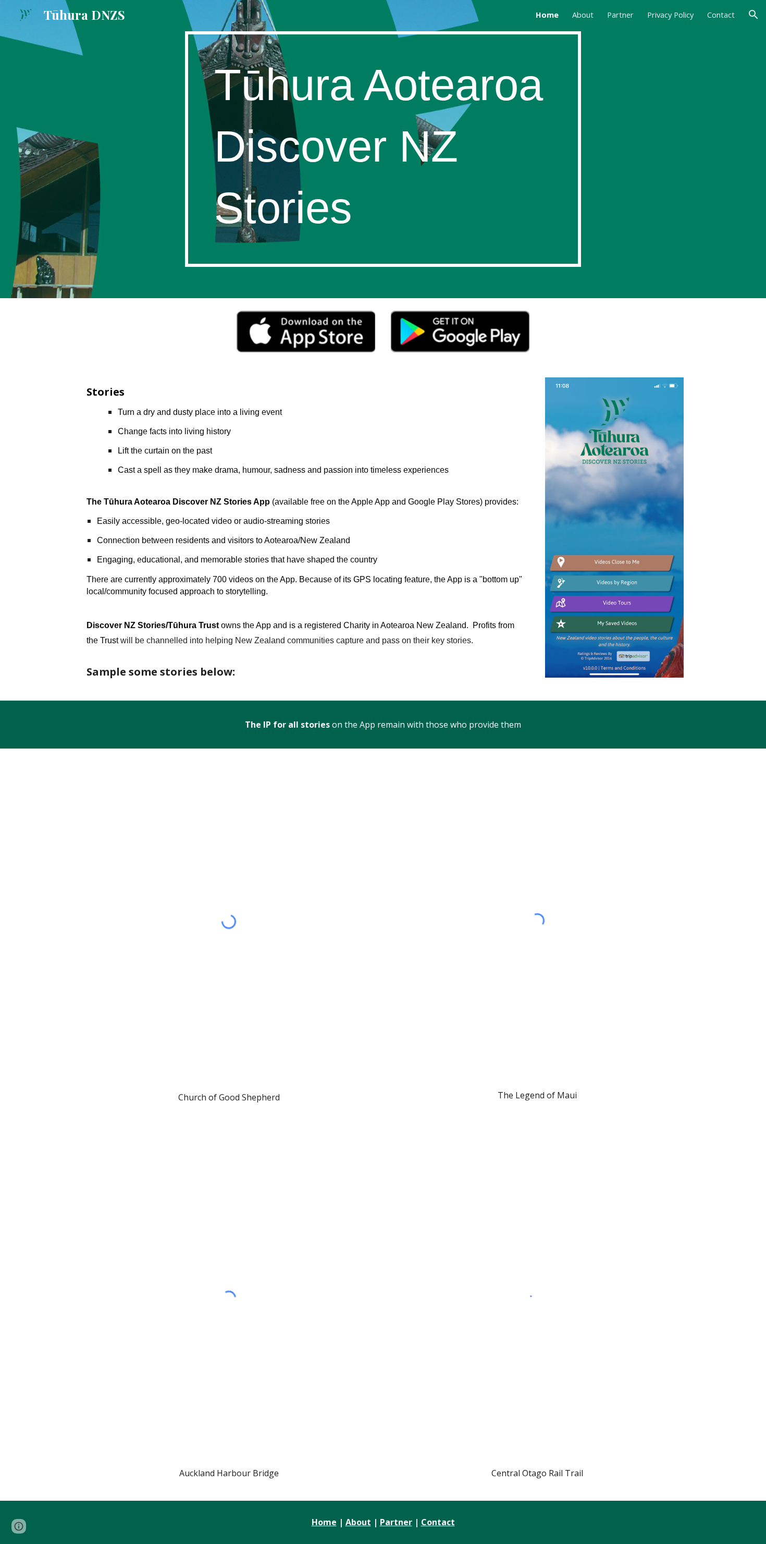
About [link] (583, 14)
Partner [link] (620, 14)
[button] (753, 14)
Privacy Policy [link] (670, 14)
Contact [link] (721, 14)
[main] (383, 149)
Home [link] (547, 14)
